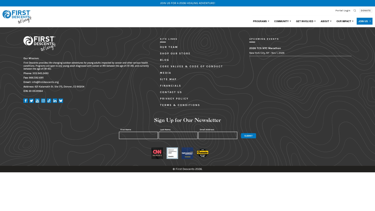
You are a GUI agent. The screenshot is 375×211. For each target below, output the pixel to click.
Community (281, 21)
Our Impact (343, 21)
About (325, 21)
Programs (260, 21)
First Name (125, 130)
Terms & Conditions (180, 105)
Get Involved (304, 21)
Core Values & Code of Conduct (191, 66)
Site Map (168, 79)
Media (165, 72)
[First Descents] (17, 16)
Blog (164, 60)
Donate (366, 10)
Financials (170, 85)
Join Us (363, 21)
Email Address (207, 130)
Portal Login (343, 10)
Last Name (165, 130)
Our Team (169, 47)
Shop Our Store (175, 53)
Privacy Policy (174, 98)
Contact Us (171, 92)
